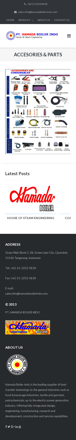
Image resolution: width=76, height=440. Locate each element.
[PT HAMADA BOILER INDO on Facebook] (6, 426)
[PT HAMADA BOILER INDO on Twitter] (9, 426)
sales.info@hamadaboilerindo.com (37, 12)
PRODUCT (24, 20)
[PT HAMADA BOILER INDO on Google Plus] (13, 426)
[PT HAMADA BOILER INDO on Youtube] (20, 426)
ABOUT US (44, 20)
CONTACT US (61, 20)
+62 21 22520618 (37, 3)
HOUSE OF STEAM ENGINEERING (30, 218)
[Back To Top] (65, 430)
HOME (10, 20)
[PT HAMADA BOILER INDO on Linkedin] (17, 426)
